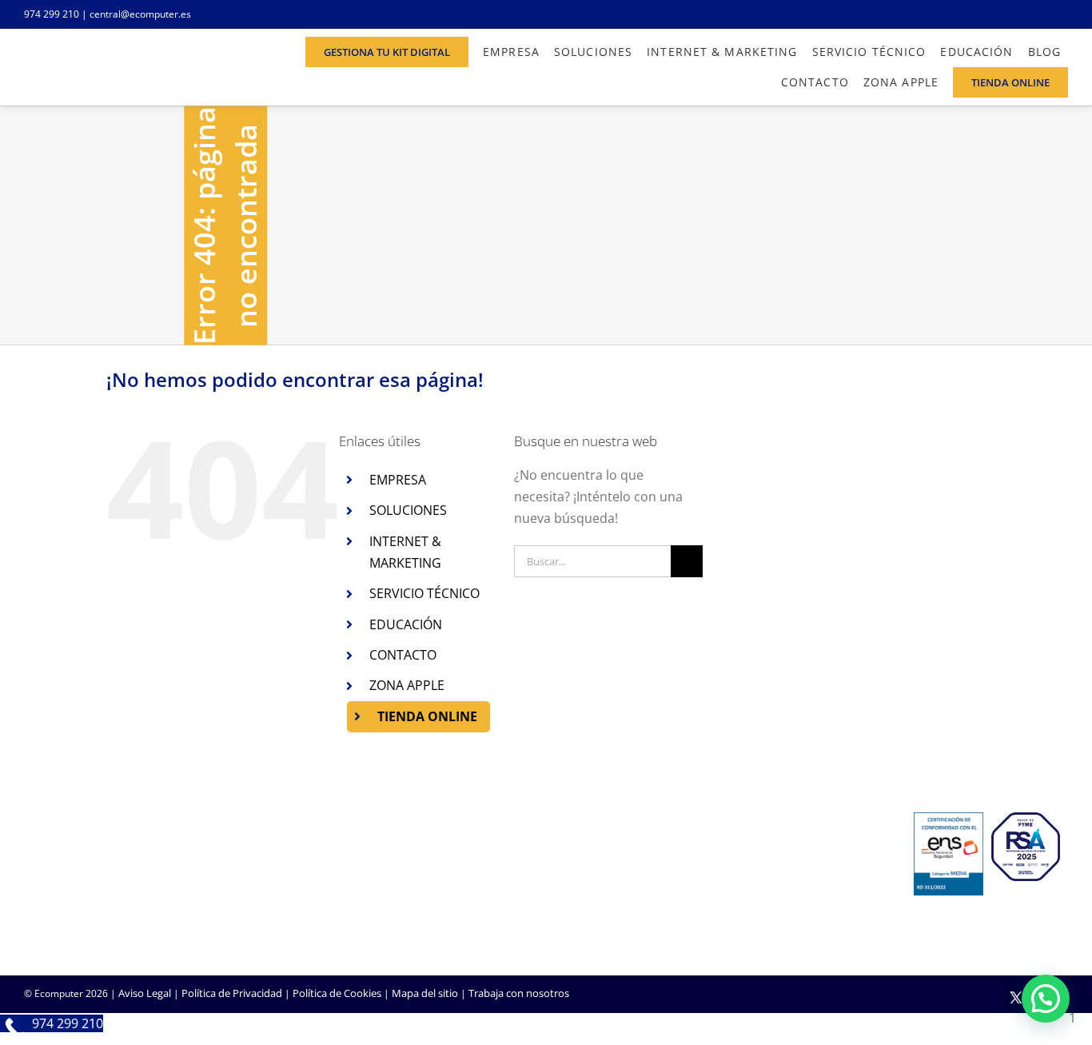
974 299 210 (51, 14)
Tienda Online (591, 877)
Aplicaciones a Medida (610, 898)
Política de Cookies (337, 993)
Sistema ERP (409, 898)
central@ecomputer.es (140, 14)
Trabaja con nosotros (518, 993)
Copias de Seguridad (784, 920)
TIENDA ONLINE (427, 716)
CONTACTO (402, 655)
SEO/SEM (580, 920)
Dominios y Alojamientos (439, 877)
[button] (1046, 999)
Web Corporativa (598, 855)
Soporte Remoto (775, 877)
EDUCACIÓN (405, 624)
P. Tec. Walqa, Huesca (75, 874)
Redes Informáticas (425, 855)
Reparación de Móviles (789, 898)
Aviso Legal (144, 993)
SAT (745, 855)
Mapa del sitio (425, 993)
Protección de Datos (428, 920)
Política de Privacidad (231, 993)
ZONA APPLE (406, 685)
